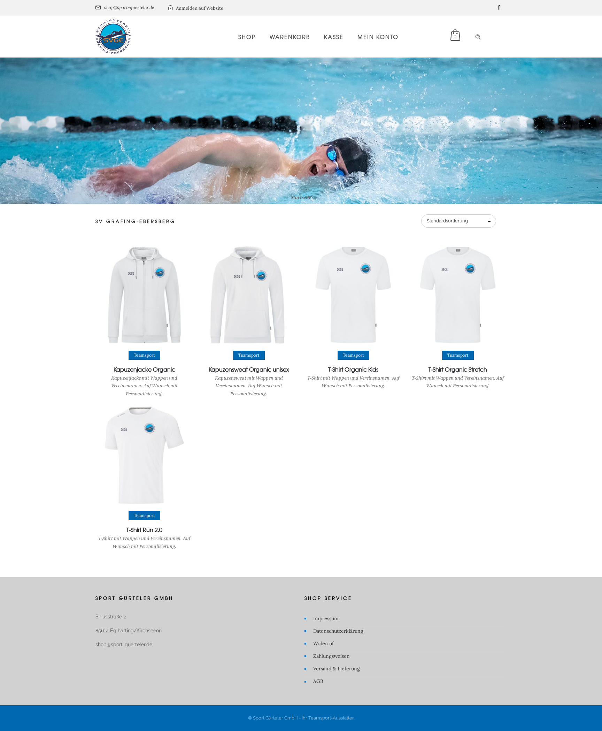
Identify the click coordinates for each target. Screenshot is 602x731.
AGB (318, 681)
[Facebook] (499, 7)
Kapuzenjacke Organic (144, 369)
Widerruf (323, 643)
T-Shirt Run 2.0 (144, 529)
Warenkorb (290, 36)
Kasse (334, 36)
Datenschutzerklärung (338, 631)
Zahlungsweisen (331, 656)
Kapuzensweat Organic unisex (249, 369)
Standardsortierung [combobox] (447, 220)
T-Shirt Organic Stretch (458, 369)
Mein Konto (378, 36)
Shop (247, 36)
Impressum (326, 618)
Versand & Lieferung (336, 668)
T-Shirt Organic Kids (353, 369)
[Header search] (478, 37)
